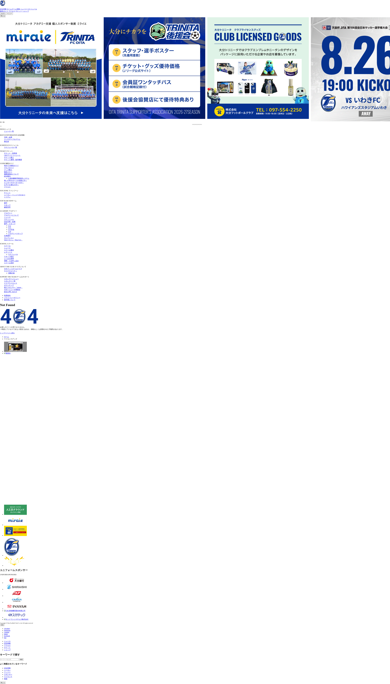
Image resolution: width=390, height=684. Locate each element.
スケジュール (32, 9)
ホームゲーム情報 (13, 9)
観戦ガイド (4, 11)
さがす (3, 13)
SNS (2, 625)
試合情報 (3, 9)
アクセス (12, 11)
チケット (18, 11)
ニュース (23, 9)
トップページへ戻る (7, 333)
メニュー (9, 13)
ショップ (25, 11)
